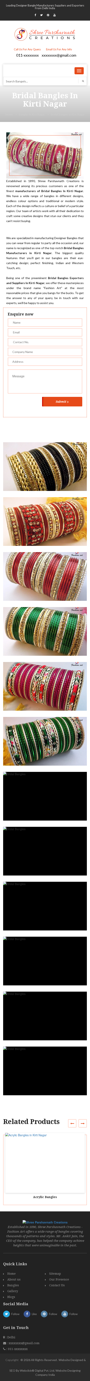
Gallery (12, 1291)
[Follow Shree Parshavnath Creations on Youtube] (54, 15)
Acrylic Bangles (45, 1197)
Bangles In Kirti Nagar (32, 114)
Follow (15, 1314)
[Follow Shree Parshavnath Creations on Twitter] (41, 15)
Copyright (12, 1360)
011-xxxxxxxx (27, 55)
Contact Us (57, 1285)
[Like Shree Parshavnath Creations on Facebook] (35, 15)
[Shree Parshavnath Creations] (45, 34)
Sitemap (55, 1273)
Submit (61, 401)
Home (9, 114)
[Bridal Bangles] (46, 470)
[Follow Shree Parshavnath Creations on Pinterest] (48, 15)
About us (14, 1279)
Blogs (11, 1297)
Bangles (13, 1285)
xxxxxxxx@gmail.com (59, 55)
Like (34, 1314)
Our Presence (59, 1279)
